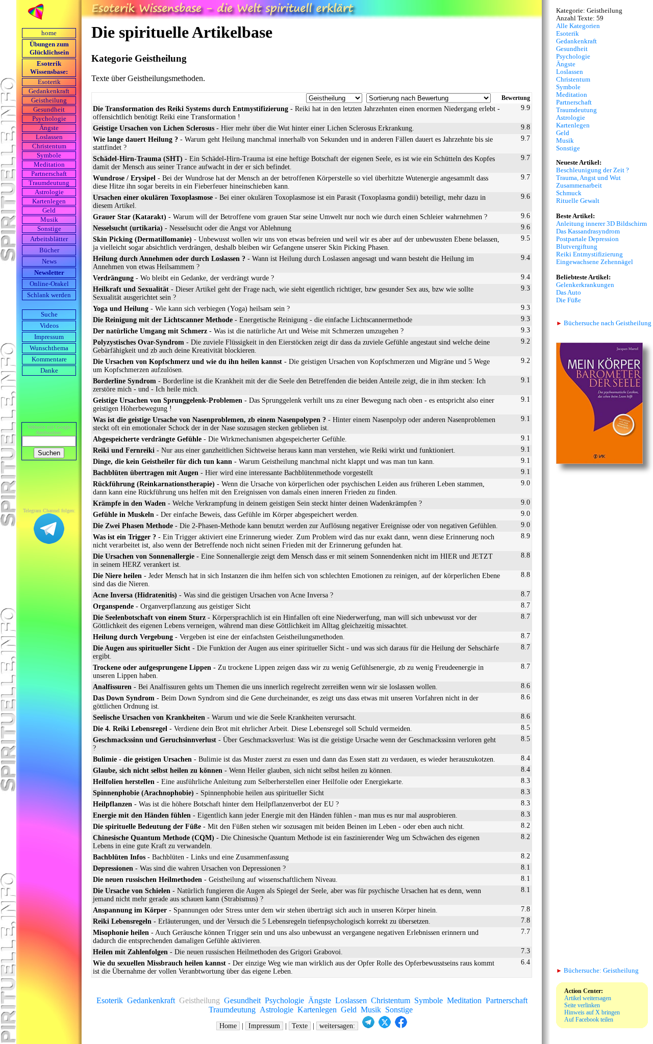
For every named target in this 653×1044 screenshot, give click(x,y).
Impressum (49, 337)
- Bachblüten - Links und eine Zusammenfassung (191, 857)
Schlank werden (49, 295)
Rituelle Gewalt (577, 200)
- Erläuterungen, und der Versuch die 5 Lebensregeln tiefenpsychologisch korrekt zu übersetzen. (262, 921)
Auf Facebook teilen (588, 1019)
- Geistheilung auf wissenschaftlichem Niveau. (215, 879)
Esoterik (49, 82)
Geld (49, 210)
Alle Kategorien (578, 26)
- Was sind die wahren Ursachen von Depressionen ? (189, 868)
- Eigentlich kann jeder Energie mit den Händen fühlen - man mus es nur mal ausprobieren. (275, 815)
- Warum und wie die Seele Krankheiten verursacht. (225, 717)
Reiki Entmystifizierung (589, 254)
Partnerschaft (49, 173)
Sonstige (49, 228)
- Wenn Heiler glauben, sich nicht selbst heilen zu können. (242, 770)
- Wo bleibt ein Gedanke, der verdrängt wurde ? (183, 278)
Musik (49, 219)
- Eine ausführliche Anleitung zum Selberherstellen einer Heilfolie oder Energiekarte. (248, 782)
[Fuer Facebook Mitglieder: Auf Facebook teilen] (401, 1026)
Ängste (49, 128)
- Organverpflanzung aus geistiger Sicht (171, 606)
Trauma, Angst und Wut (588, 177)
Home (228, 1026)
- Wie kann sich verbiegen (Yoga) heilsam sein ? (191, 308)
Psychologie (49, 118)
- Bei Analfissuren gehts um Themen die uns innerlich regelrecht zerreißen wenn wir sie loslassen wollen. (265, 687)
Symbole (49, 155)
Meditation (49, 164)
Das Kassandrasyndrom (588, 231)
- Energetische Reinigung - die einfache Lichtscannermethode (252, 320)
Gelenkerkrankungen (585, 285)
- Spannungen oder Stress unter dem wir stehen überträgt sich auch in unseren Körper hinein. (265, 910)
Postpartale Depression (587, 239)
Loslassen (49, 137)
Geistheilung (49, 100)
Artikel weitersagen (587, 998)
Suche (49, 314)
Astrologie (49, 192)
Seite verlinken (582, 1005)
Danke (49, 370)
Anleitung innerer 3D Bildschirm (601, 223)
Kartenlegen (49, 201)
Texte (300, 1026)
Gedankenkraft (49, 91)
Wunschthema (49, 348)
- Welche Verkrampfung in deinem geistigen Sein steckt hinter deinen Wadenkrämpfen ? (257, 503)
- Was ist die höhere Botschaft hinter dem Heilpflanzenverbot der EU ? (216, 804)
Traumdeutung (49, 183)
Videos (49, 325)
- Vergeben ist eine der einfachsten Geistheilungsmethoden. (219, 637)
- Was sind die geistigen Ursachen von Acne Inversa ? (213, 595)
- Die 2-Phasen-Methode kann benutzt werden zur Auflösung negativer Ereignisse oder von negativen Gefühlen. (295, 526)
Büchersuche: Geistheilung (597, 970)
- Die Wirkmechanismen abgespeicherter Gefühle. (220, 439)
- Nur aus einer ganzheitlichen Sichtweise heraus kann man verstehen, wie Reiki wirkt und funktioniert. (274, 450)
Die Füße (568, 300)
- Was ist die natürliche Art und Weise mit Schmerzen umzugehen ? (248, 331)
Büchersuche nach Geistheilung (603, 323)
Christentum (49, 146)
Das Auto (568, 292)
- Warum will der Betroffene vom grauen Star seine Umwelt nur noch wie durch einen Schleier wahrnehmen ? (290, 217)
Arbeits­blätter (49, 239)
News (49, 261)
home (49, 33)
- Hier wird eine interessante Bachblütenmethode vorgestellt (233, 473)
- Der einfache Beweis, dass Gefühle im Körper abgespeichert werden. (226, 514)
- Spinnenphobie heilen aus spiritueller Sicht (208, 793)
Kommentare (49, 359)
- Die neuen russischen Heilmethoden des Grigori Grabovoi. (218, 952)
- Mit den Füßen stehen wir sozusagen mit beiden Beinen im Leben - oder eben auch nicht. (279, 826)
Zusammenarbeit (579, 185)
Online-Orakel (49, 284)
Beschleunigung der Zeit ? (592, 170)
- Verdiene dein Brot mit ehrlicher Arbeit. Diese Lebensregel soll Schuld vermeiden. (252, 729)
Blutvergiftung (576, 246)
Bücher (49, 250)
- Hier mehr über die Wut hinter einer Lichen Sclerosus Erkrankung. (253, 128)
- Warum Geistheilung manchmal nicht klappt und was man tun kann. (264, 461)
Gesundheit (49, 109)
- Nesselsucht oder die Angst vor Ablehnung (192, 228)
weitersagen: (337, 1026)
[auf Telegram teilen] (368, 1026)
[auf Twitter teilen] (385, 1026)
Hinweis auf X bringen (592, 1012)
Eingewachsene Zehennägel (594, 262)
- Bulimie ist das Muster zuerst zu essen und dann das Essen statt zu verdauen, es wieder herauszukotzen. (294, 759)
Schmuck (569, 193)
